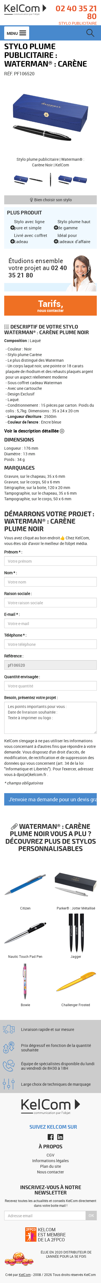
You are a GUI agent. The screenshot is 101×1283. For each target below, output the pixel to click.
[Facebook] (51, 1137)
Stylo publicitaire (78, 23)
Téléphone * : (15, 635)
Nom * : (10, 572)
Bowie (25, 1005)
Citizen (25, 908)
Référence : (14, 656)
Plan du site (50, 1166)
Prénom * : (13, 552)
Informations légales (50, 1160)
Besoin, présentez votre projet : (31, 697)
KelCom (25, 1274)
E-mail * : (12, 614)
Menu (13, 33)
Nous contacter (50, 1172)
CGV (50, 1155)
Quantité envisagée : (22, 676)
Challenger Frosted (75, 1005)
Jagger (75, 956)
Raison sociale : (18, 593)
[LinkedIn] (60, 1137)
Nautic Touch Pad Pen (25, 956)
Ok (91, 1215)
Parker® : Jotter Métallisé (76, 908)
